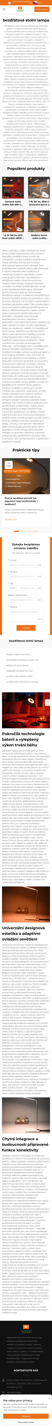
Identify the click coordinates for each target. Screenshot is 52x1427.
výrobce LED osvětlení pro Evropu (22, 682)
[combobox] (13, 588)
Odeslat (26, 628)
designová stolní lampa (17, 665)
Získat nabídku (42, 9)
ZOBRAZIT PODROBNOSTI (13, 187)
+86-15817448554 (14, 1393)
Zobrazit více (11, 519)
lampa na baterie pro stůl (18, 654)
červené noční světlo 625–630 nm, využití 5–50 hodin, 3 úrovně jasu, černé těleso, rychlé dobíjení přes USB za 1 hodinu (13, 203)
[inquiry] (48, 702)
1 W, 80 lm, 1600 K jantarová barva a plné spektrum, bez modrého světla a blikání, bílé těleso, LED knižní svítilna (39, 203)
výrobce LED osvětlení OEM (19, 676)
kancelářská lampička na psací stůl (22, 660)
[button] (16, 531)
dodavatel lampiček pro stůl (19, 671)
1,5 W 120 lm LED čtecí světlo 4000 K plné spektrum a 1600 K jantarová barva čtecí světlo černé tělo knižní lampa (13, 237)
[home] (20, 9)
